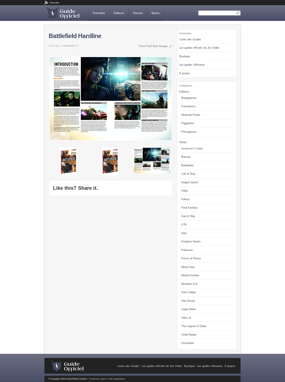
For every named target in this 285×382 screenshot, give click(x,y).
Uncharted (187, 343)
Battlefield (187, 165)
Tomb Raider (189, 334)
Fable (184, 190)
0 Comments (68, 46)
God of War (188, 216)
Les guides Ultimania (191, 64)
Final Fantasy (189, 207)
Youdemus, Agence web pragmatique (107, 379)
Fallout (185, 199)
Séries (155, 13)
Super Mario (188, 309)
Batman (186, 156)
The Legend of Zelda (193, 326)
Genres (138, 13)
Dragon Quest (189, 182)
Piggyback (187, 123)
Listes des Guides (190, 39)
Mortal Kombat (190, 275)
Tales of (186, 317)
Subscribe (54, 2)
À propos (184, 73)
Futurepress (188, 106)
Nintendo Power (190, 114)
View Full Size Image (153, 46)
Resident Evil (189, 283)
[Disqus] (111, 252)
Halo (184, 233)
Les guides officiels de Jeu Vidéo (199, 47)
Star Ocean (188, 300)
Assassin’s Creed (192, 148)
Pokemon (187, 250)
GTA (184, 224)
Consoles (99, 13)
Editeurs (118, 13)
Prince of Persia (191, 258)
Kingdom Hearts (191, 241)
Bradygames (189, 97)
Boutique (184, 56)
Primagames (189, 131)
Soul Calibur (188, 292)
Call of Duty (188, 173)
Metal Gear (188, 267)
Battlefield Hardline (75, 35)
